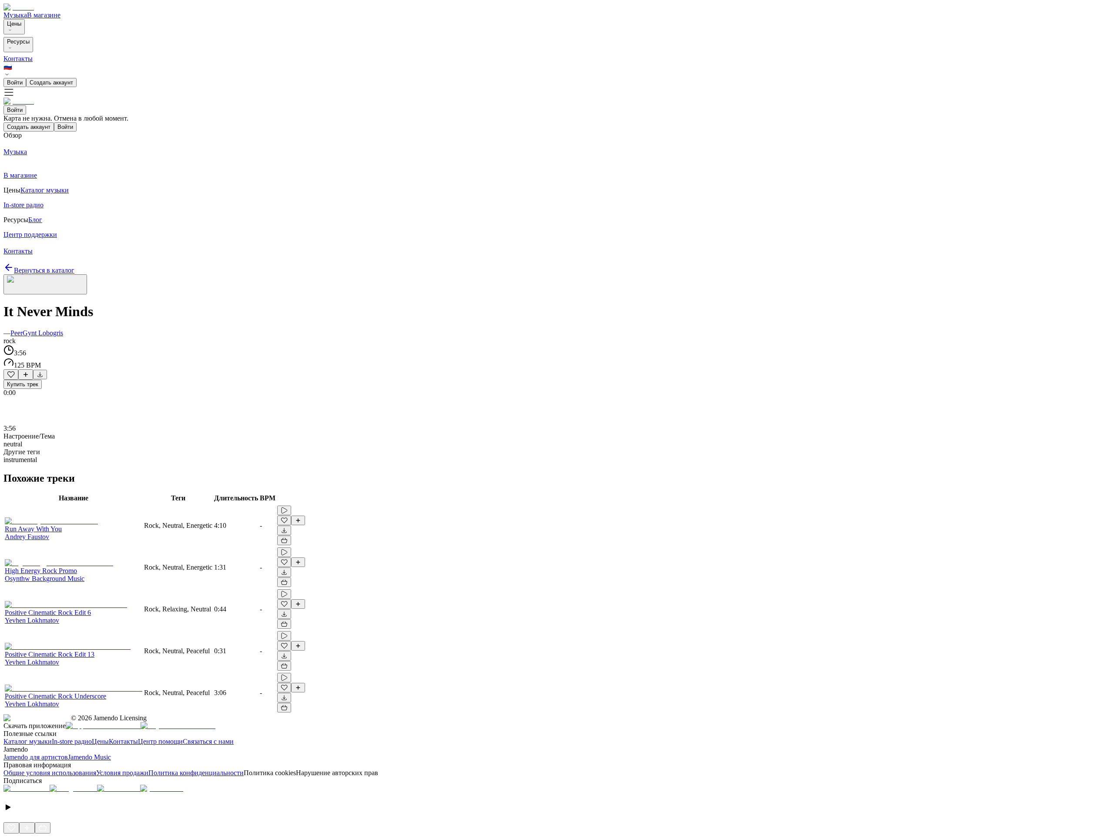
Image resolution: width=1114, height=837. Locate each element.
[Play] (45, 284)
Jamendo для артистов (35, 757)
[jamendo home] (18, 7)
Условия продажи (122, 772)
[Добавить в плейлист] (25, 374)
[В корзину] (284, 540)
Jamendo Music (89, 757)
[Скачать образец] (40, 374)
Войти (15, 82)
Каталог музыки (27, 741)
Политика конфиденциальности (196, 772)
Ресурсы (18, 41)
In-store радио (72, 741)
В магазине (43, 15)
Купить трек (22, 384)
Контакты (18, 58)
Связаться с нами (208, 741)
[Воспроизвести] (284, 510)
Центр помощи (160, 741)
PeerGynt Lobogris (36, 333)
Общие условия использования (49, 772)
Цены (14, 23)
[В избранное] (10, 374)
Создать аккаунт (51, 82)
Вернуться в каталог (44, 270)
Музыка (15, 15)
